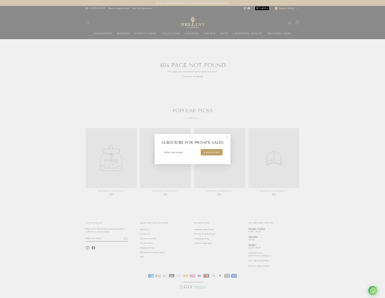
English (262, 8)
